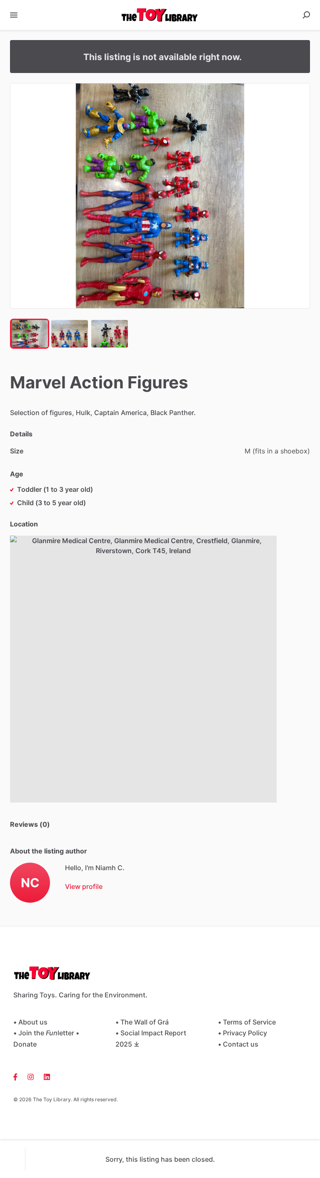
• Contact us (238, 1044)
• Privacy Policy (242, 1033)
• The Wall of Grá (142, 1022)
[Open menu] (14, 15)
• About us (30, 1022)
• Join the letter (43, 1033)
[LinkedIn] (44, 1076)
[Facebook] (17, 1076)
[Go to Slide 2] (69, 334)
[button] (160, 195)
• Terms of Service (247, 1022)
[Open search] (306, 15)
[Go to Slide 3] (109, 334)
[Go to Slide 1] (29, 334)
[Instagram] (30, 1076)
